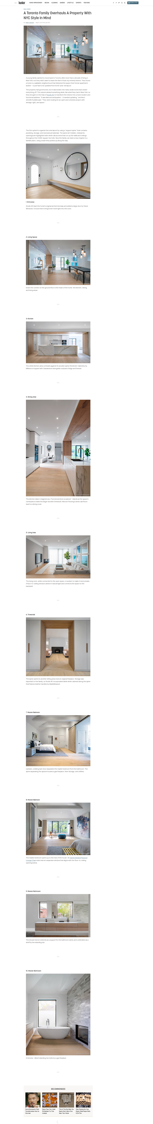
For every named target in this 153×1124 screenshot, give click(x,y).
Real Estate (27, 9)
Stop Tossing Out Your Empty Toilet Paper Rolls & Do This (83, 1111)
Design (47, 3)
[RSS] (125, 3)
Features (87, 3)
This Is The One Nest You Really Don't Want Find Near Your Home (66, 1111)
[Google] (122, 3)
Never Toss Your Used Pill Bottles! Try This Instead (48, 1111)
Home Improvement (35, 3)
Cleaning (54, 3)
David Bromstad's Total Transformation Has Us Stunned (32, 1111)
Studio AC (50, 95)
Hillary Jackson (30, 22)
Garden (62, 3)
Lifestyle (70, 3)
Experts (78, 3)
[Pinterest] (116, 3)
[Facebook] (113, 3)
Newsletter (133, 2)
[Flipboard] (119, 3)
